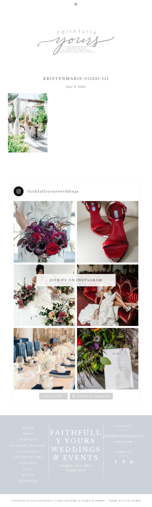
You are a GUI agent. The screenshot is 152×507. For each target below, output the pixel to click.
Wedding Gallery (28, 445)
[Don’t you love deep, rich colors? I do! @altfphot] (44, 232)
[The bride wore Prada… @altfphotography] (107, 232)
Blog (28, 469)
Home (28, 427)
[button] (76, 4)
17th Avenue (132, 501)
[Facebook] (116, 462)
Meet (28, 433)
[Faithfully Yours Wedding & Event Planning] (76, 41)
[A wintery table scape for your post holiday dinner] (44, 358)
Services (28, 439)
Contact (28, 463)
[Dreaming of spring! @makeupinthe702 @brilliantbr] (44, 295)
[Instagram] (131, 462)
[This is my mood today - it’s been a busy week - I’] (107, 295)
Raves (28, 475)
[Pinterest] (123, 462)
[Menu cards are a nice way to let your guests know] (107, 358)
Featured (28, 481)
